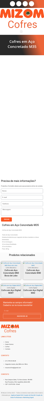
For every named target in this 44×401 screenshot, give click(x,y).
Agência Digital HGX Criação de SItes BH (23, 395)
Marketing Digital (28, 397)
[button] (21, 31)
